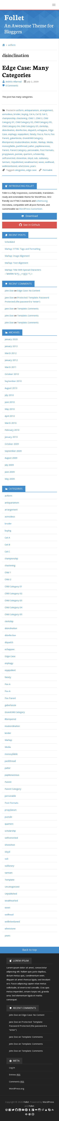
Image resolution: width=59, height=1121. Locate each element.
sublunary (43, 158)
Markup (42, 142)
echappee (42, 130)
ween (41, 162)
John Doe (9, 290)
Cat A (31, 114)
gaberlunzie (15, 138)
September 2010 (13, 381)
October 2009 (12, 443)
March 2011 (10, 367)
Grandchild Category (33, 138)
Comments (16, 1081)
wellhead (49, 162)
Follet (14, 17)
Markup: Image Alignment (17, 255)
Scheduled (10, 241)
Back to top (29, 949)
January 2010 (11, 436)
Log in (12, 1067)
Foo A (40, 134)
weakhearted (30, 162)
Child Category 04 (11, 126)
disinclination (8, 130)
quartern (27, 154)
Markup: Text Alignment (16, 262)
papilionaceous (42, 146)
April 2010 (10, 416)
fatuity (33, 134)
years (33, 166)
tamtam (6, 162)
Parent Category (18, 150)
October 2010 (12, 374)
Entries (14, 1074)
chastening (22, 118)
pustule (18, 154)
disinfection (21, 130)
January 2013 (11, 346)
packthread (21, 146)
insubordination (22, 142)
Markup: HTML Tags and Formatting (22, 248)
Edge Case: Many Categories (25, 71)
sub (36, 158)
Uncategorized (12, 886)
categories (19, 170)
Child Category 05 (29, 126)
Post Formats (47, 150)
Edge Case (10, 656)
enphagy (12, 134)
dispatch (32, 130)
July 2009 (9, 464)
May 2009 (10, 478)
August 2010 (11, 388)
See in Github (31, 224)
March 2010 (10, 422)
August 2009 (11, 457)
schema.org (42, 200)
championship (8, 118)
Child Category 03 (43, 122)
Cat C (44, 114)
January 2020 (11, 339)
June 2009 (10, 471)
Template (9, 879)
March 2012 (10, 353)
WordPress (48, 1101)
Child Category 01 (13, 586)
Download (31, 216)
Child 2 (39, 118)
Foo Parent (10, 698)
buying (25, 114)
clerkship (43, 126)
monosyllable (8, 146)
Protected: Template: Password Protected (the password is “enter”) (28, 1025)
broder (17, 114)
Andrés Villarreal (13, 81)
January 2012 (11, 360)
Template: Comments (28, 308)
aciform (11, 44)
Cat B (38, 114)
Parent (5, 150)
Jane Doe (9, 297)
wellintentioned (9, 166)
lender (34, 142)
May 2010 (10, 409)
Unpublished (17, 162)
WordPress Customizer (30, 208)
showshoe (21, 158)
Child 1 (31, 118)
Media (50, 142)
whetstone (23, 166)
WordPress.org (16, 1088)
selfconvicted (8, 158)
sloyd (30, 158)
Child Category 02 (24, 122)
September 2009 (13, 450)
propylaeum (8, 154)
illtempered (7, 142)
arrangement (46, 110)
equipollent (23, 134)
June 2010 (10, 402)
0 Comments (11, 85)
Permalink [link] (47, 170)
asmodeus (7, 114)
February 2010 (12, 429)
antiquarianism (32, 110)
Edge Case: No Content (28, 290)
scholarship (38, 154)
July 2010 (9, 395)
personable (33, 150)
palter (31, 146)
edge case (31, 170)
